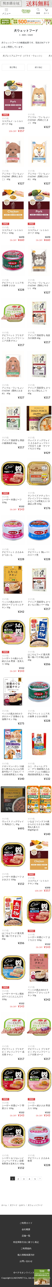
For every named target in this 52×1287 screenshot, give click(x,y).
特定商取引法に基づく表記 (26, 1242)
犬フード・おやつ (17, 1205)
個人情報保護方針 (26, 1255)
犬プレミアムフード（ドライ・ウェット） (23, 56)
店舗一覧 (26, 1236)
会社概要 (26, 1229)
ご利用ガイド (26, 1223)
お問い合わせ (26, 1261)
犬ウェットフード (35, 1205)
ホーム (4, 1205)
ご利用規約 (26, 1248)
